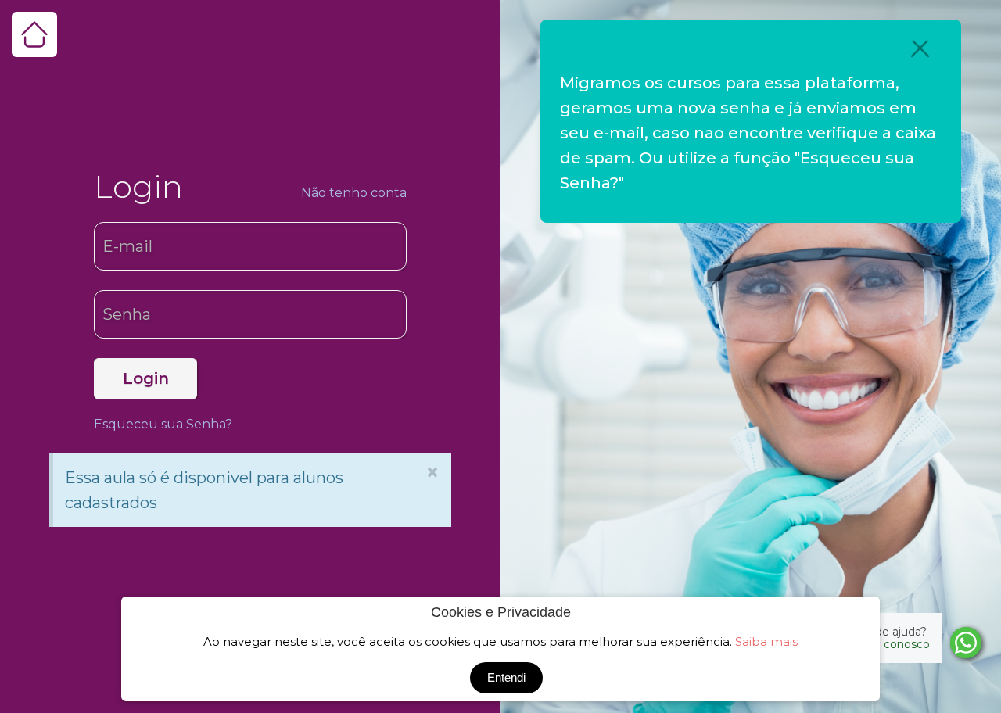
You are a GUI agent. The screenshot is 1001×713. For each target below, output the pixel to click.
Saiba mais (766, 641)
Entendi (506, 677)
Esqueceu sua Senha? (163, 424)
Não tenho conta (354, 192)
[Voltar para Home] (34, 34)
